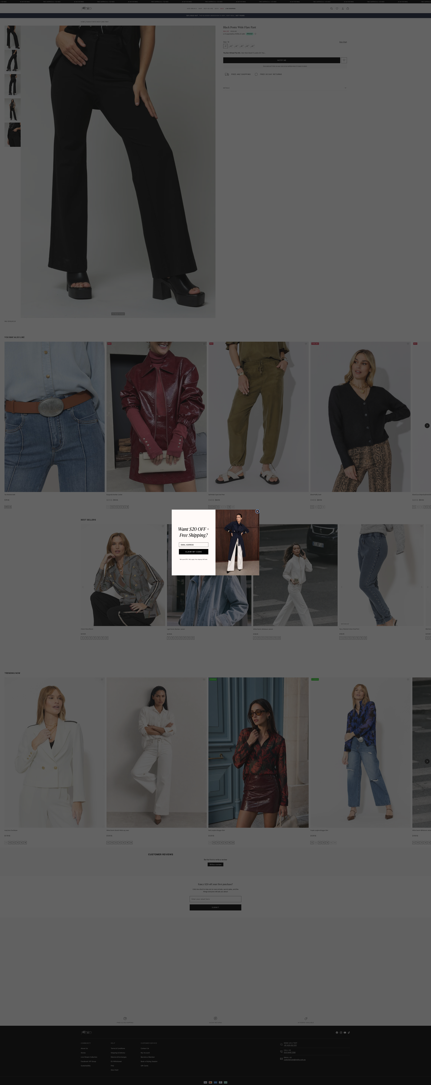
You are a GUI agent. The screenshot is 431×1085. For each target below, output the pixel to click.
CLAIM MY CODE (193, 552)
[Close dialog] (257, 511)
